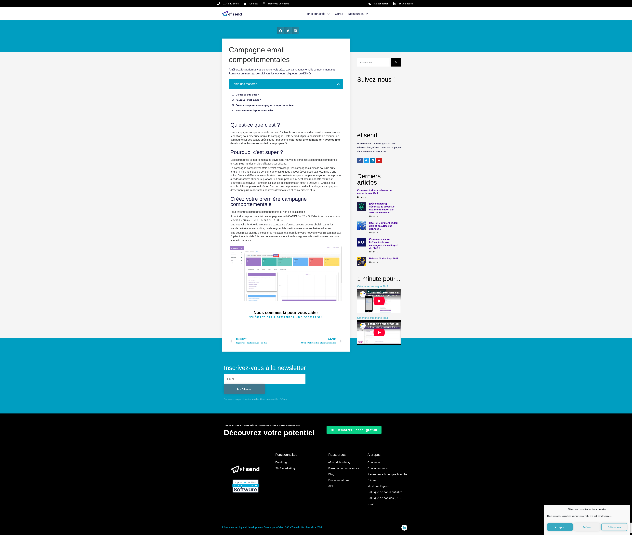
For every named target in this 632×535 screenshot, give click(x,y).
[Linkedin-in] (404, 528)
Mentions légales (379, 486)
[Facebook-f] (360, 160)
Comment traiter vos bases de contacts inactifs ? (374, 192)
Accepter (560, 527)
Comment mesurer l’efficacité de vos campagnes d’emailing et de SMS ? (383, 243)
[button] (280, 30)
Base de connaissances (343, 468)
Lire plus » (361, 197)
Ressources (356, 13)
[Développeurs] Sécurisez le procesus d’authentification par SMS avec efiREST (382, 208)
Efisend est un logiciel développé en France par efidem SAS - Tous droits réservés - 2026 (272, 527)
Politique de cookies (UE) (384, 498)
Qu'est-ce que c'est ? (247, 94)
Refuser (587, 527)
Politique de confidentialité (385, 492)
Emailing (281, 462)
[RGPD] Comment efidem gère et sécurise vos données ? (383, 225)
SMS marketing (285, 468)
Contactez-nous (378, 468)
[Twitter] (366, 160)
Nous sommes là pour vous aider (254, 110)
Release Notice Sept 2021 (383, 258)
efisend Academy (339, 462)
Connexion (375, 462)
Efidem (372, 480)
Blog (331, 474)
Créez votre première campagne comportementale (264, 105)
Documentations (338, 480)
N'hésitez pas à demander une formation (286, 317)
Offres (339, 13)
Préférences (614, 527)
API (330, 486)
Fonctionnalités (315, 13)
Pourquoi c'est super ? (248, 99)
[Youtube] (379, 160)
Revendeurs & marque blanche (388, 474)
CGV (371, 504)
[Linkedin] (372, 160)
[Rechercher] (396, 62)
